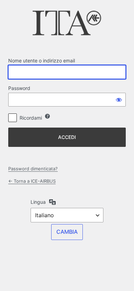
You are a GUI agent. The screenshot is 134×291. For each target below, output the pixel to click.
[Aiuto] (47, 116)
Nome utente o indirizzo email (41, 60)
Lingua (38, 202)
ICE (67, 25)
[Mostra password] (119, 100)
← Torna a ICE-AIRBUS (32, 181)
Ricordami (31, 118)
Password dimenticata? (33, 168)
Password (19, 88)
